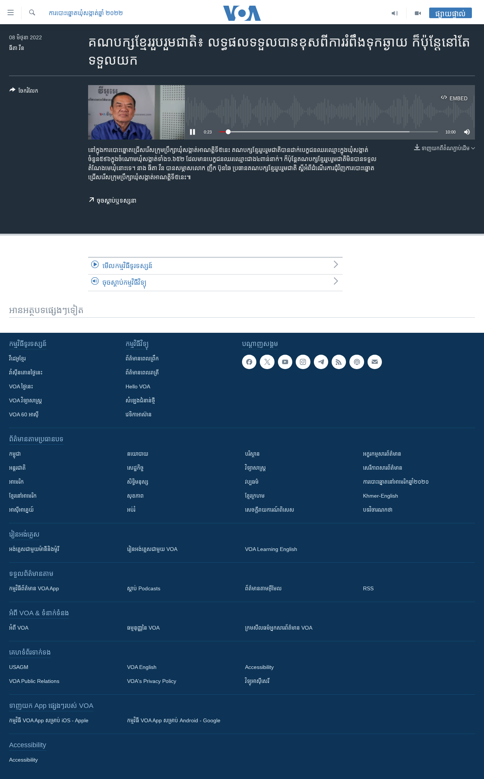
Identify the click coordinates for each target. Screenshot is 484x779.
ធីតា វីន (16, 48)
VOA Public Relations (34, 681)
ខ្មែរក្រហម (255, 496)
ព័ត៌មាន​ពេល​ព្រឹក (142, 358)
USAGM (18, 667)
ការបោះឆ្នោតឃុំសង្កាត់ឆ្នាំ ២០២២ (86, 13)
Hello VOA (138, 386)
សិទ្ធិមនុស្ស (137, 482)
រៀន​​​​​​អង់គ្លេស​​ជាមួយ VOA (152, 549)
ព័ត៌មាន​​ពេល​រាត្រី (142, 372)
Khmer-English (380, 496)
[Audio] (394, 13)
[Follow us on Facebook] (249, 362)
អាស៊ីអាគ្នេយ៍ (21, 510)
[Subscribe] (375, 362)
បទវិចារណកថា (377, 510)
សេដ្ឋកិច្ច (135, 468)
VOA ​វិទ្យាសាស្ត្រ (25, 400)
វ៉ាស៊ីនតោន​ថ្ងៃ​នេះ (25, 372)
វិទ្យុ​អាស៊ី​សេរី (257, 681)
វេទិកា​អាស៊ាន (139, 414)
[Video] (417, 13)
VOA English (142, 667)
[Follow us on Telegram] (321, 362)
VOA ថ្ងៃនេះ (21, 386)
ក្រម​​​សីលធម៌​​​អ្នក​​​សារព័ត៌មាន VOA (278, 628)
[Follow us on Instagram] (303, 362)
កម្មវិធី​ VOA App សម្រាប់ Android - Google (173, 720)
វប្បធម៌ (252, 482)
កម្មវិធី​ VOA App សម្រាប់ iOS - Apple (48, 720)
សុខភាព (135, 496)
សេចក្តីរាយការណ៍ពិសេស (269, 510)
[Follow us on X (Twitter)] (267, 362)
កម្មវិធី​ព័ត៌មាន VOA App (34, 588)
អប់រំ (131, 510)
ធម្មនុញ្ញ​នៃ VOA (143, 628)
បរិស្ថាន (252, 454)
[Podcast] (356, 362)
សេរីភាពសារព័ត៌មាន (382, 468)
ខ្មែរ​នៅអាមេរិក (23, 496)
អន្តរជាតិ (17, 468)
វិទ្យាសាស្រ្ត (255, 468)
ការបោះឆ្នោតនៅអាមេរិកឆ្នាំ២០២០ (396, 482)
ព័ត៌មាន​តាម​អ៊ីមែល (263, 588)
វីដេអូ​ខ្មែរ (17, 358)
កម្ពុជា (15, 454)
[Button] (23, 92)
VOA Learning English (271, 549)
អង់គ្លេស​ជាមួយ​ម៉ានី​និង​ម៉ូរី (34, 549)
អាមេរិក (16, 482)
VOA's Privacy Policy (151, 681)
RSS (368, 588)
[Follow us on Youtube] (285, 362)
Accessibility (259, 667)
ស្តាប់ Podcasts (143, 588)
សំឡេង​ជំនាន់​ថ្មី (140, 400)
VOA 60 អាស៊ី (24, 414)
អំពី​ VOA (18, 628)
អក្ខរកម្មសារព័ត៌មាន (382, 454)
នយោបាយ (137, 454)
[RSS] (339, 362)
